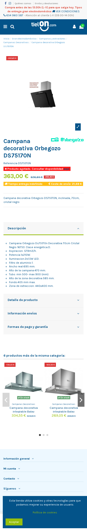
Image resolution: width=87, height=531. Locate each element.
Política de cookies (45, 512)
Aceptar (14, 522)
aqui (66, 168)
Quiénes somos (23, 3)
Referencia (10, 163)
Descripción (17, 228)
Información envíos (22, 313)
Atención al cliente (37, 15)
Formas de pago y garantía (28, 327)
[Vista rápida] (39, 377)
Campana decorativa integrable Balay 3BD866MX (64, 411)
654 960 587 (14, 15)
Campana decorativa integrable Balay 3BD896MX (24, 411)
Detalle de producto (23, 300)
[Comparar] (39, 369)
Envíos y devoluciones (46, 3)
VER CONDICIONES (68, 11)
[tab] (43, 229)
